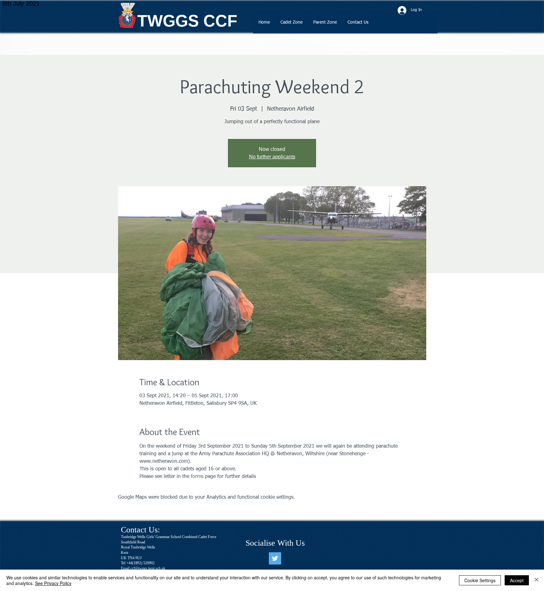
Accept (517, 580)
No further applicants (272, 156)
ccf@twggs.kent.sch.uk (147, 568)
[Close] (536, 580)
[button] (291, 24)
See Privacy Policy (53, 583)
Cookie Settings (480, 580)
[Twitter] (275, 558)
